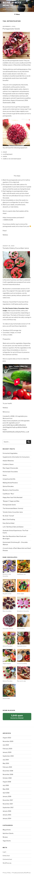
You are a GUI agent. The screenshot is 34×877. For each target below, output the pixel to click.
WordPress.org (7, 863)
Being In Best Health (12, 4)
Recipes (5, 837)
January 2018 (7, 796)
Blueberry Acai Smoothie (11, 490)
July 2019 (6, 760)
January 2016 (7, 811)
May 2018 (6, 789)
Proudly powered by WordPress (21, 872)
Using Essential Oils (9, 479)
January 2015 (7, 815)
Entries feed (6, 855)
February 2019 (7, 767)
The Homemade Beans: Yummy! (13, 508)
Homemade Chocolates (10, 471)
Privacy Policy (7, 872)
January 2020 (7, 752)
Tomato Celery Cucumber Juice (16, 248)
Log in (4, 852)
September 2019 (8, 756)
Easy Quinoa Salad (8, 523)
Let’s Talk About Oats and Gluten (13, 527)
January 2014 (7, 818)
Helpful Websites (8, 461)
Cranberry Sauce (8, 464)
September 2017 (8, 807)
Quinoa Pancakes (8, 486)
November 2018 (8, 774)
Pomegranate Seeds (11, 29)
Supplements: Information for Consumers (16, 457)
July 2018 (6, 785)
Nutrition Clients (8, 833)
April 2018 (6, 793)
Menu (18, 14)
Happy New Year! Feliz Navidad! (12, 497)
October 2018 (7, 778)
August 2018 (7, 782)
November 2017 (8, 804)
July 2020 (6, 745)
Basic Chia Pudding (9, 519)
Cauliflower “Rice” (8, 494)
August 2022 (7, 738)
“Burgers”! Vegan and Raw (11, 501)
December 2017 (8, 800)
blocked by (19, 717)
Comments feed (7, 859)
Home (5, 475)
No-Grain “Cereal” (8, 516)
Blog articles (7, 830)
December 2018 (8, 771)
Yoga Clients (7, 841)
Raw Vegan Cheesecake (10, 468)
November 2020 (8, 741)
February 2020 (7, 748)
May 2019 (6, 763)
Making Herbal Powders (10, 483)
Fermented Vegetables (10, 453)
